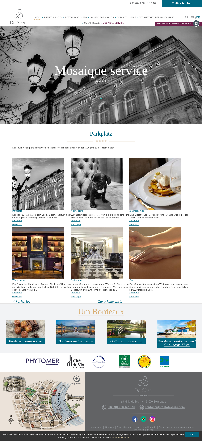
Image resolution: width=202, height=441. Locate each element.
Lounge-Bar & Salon (102, 18)
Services (122, 18)
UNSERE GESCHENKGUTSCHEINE (174, 24)
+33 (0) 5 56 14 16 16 (143, 3)
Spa (85, 18)
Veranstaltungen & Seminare (156, 18)
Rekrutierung (124, 427)
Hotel (37, 18)
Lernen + (17, 221)
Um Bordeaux (92, 23)
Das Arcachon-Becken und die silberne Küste (176, 343)
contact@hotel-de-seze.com (165, 407)
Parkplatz (17, 211)
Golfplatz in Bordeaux (126, 341)
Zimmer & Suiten (53, 18)
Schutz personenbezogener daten (176, 427)
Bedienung (76, 280)
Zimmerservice (136, 211)
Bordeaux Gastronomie (25, 341)
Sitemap (109, 427)
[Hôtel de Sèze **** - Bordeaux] (143, 386)
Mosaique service (113, 23)
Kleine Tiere (77, 211)
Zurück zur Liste (110, 301)
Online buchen (182, 3)
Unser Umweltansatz (145, 427)
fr (186, 18)
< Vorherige (21, 301)
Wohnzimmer (19, 280)
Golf (133, 18)
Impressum (96, 427)
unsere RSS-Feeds (143, 430)
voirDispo (17, 225)
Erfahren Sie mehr (120, 437)
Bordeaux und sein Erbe (76, 341)
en (192, 18)
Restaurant (72, 18)
